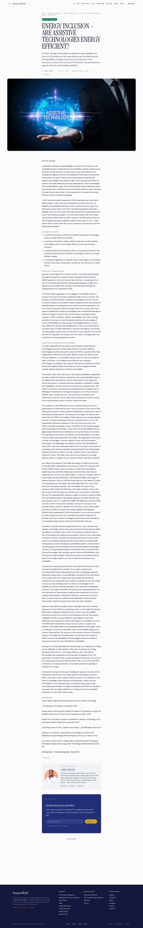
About (122, 3)
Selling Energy (63, 911)
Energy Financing (54, 13)
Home (43, 13)
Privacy (80, 924)
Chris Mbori (48, 71)
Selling (116, 3)
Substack (54, 826)
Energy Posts (63, 914)
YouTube (65, 826)
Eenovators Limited (21, 900)
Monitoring (100, 3)
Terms (85, 924)
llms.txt (86, 903)
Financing (109, 3)
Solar (93, 3)
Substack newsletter (90, 895)
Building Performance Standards (69, 897)
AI (74, 3)
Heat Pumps (85, 3)
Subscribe (131, 3)
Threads (111, 906)
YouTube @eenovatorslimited (93, 897)
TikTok (111, 900)
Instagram (112, 903)
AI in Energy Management (67, 895)
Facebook (112, 908)
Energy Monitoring (65, 906)
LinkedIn (71, 786)
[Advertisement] (71, 853)
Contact (74, 924)
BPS (78, 3)
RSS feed (87, 900)
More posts (64, 786)
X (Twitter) (112, 897)
